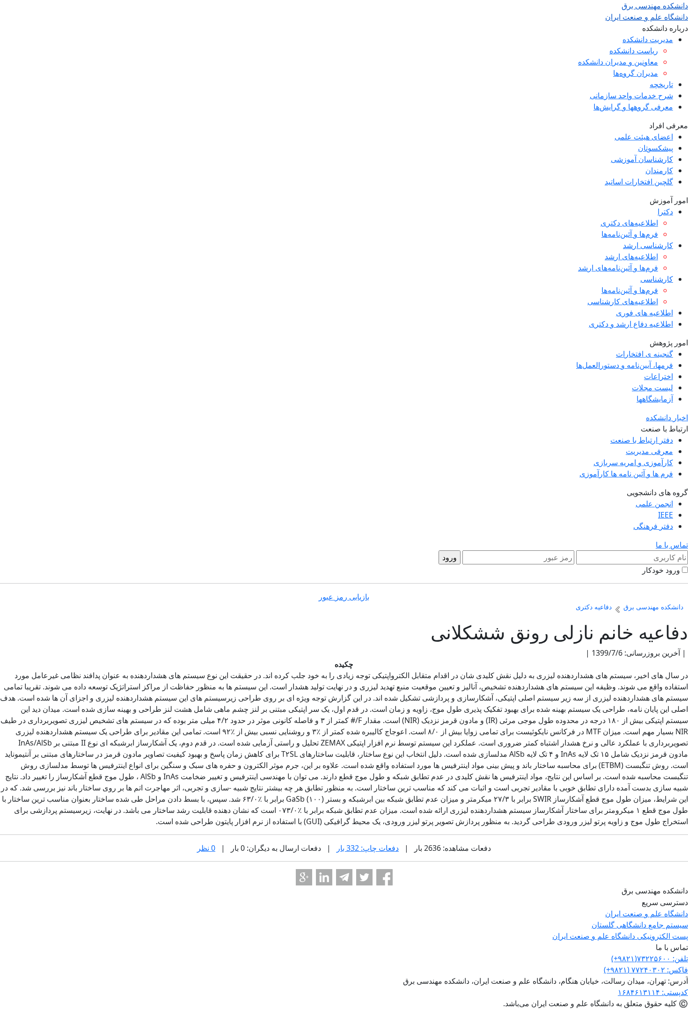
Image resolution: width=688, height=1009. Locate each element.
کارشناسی (656, 279)
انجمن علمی (654, 503)
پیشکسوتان (655, 148)
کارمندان (659, 170)
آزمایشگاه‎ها (655, 399)
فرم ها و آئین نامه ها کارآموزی (626, 473)
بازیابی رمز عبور (344, 597)
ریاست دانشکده (633, 50)
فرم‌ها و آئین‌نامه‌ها (629, 234)
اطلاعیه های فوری (644, 312)
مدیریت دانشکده (647, 39)
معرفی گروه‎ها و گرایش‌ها (633, 107)
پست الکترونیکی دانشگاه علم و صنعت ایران (620, 936)
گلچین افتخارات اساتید (639, 181)
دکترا (665, 211)
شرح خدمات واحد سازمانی (631, 95)
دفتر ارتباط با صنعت (641, 440)
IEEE (665, 515)
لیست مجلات (652, 387)
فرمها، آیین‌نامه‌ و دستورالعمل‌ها (624, 365)
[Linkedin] (324, 877)
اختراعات (658, 376)
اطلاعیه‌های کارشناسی (622, 301)
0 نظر (206, 848)
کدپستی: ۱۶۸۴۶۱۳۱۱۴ (653, 992)
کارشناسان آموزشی (642, 159)
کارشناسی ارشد (648, 245)
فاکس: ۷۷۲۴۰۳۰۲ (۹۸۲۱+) (646, 970)
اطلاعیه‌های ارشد (631, 256)
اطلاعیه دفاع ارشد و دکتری (631, 324)
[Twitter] (364, 877)
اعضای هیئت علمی (644, 137)
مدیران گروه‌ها (635, 73)
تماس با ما (672, 545)
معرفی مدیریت (649, 451)
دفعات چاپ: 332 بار (368, 848)
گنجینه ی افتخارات (644, 354)
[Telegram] (344, 877)
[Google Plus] (304, 877)
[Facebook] (384, 877)
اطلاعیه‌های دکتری (629, 223)
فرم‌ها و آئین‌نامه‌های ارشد (618, 268)
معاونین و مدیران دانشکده (618, 62)
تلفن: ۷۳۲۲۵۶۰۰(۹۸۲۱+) (649, 958)
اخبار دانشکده (667, 417)
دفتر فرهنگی (653, 526)
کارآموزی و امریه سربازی (633, 462)
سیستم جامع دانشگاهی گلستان (640, 925)
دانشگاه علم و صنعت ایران (646, 913)
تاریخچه (661, 84)
